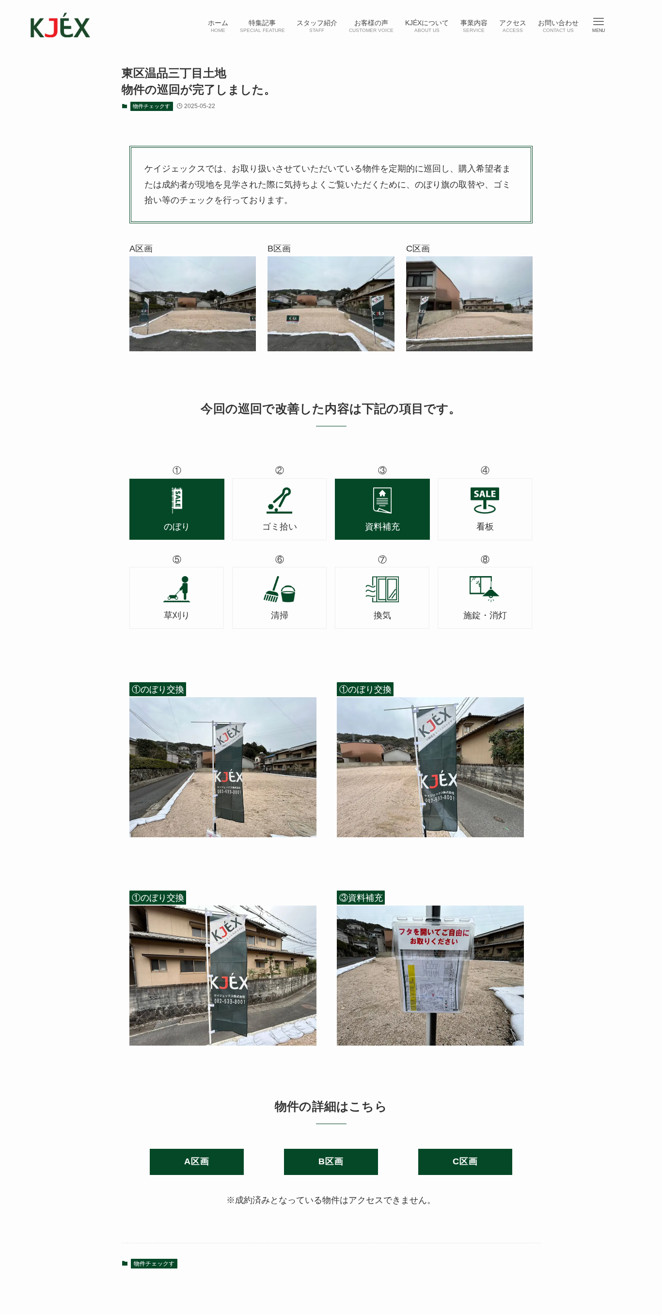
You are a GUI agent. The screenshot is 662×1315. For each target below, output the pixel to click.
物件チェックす (151, 106)
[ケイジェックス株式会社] (60, 25)
